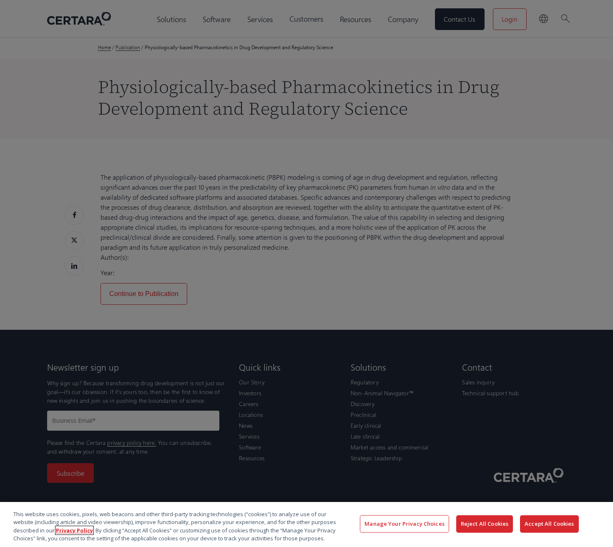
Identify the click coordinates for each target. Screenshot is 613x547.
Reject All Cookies (484, 523)
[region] (306, 524)
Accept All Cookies (549, 523)
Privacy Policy (74, 530)
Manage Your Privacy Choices (404, 523)
